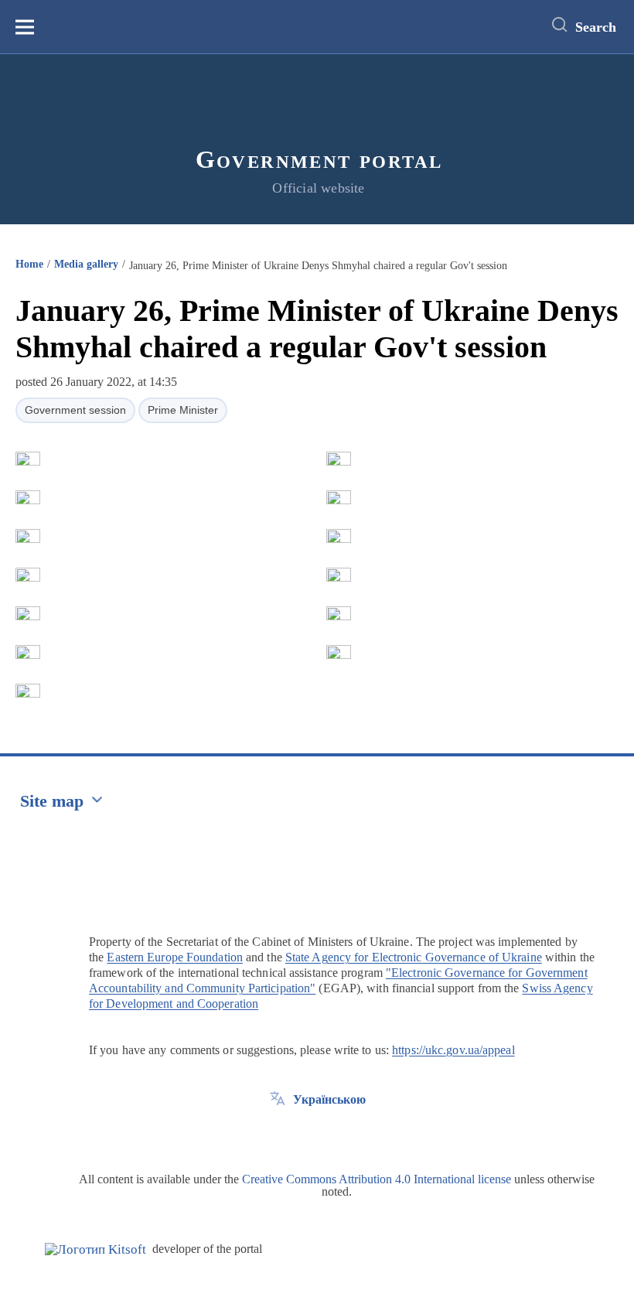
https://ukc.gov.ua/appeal (453, 1049)
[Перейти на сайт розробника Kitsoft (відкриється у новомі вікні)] (95, 1249)
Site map (52, 801)
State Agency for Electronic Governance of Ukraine (413, 957)
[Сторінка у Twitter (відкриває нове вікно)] (277, 1134)
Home (29, 264)
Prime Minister (183, 410)
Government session (75, 410)
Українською (329, 1099)
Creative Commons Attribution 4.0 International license (376, 1179)
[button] (27, 459)
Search (595, 27)
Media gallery (86, 264)
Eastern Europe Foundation (175, 957)
